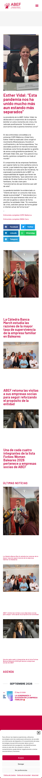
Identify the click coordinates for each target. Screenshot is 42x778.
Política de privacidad (24, 775)
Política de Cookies (10, 775)
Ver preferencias (21, 770)
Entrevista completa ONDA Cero (16, 219)
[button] (39, 733)
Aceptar (21, 758)
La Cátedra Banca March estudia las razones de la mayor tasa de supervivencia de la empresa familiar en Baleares (19, 327)
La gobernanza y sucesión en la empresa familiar (26, 698)
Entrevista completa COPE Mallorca (17, 215)
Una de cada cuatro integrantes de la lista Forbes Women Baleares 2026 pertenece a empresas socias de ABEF (19, 458)
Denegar (21, 764)
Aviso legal (35, 775)
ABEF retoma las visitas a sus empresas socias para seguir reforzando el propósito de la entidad (20, 397)
